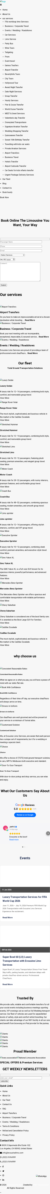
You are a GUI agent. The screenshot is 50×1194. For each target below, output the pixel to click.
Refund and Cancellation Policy (15, 1130)
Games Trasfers (11, 65)
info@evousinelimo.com (12, 1153)
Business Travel (11, 157)
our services (7, 18)
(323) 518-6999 (8, 1157)
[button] (2, 833)
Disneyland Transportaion (15, 122)
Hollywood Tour (11, 83)
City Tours (9, 78)
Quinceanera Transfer (14, 135)
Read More (30, 320)
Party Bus (9, 43)
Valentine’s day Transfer (15, 118)
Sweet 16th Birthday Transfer (17, 140)
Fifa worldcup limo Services (17, 22)
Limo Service (10, 39)
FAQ (4, 1109)
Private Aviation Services (15, 148)
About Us (6, 14)
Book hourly (7, 192)
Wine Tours (9, 48)
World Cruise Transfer (14, 109)
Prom (7, 57)
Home (5, 10)
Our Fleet (6, 179)
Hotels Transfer (11, 161)
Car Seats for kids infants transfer (19, 170)
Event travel (10, 61)
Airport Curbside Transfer (15, 166)
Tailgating (9, 52)
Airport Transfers (12, 153)
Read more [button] (14, 839)
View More (4, 398)
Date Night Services (13, 91)
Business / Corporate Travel (17, 26)
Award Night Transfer (14, 87)
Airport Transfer (11, 70)
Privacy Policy (8, 1135)
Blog (4, 183)
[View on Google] (5, 828)
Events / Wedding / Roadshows (18, 30)
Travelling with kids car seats (17, 144)
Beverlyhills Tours (12, 74)
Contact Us (7, 188)
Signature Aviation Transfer (16, 126)
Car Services (10, 35)
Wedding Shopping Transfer (16, 131)
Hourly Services (11, 100)
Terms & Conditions (10, 1126)
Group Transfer (11, 96)
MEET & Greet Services (15, 113)
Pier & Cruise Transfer (14, 105)
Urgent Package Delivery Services (19, 175)
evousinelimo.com (15, 1185)
